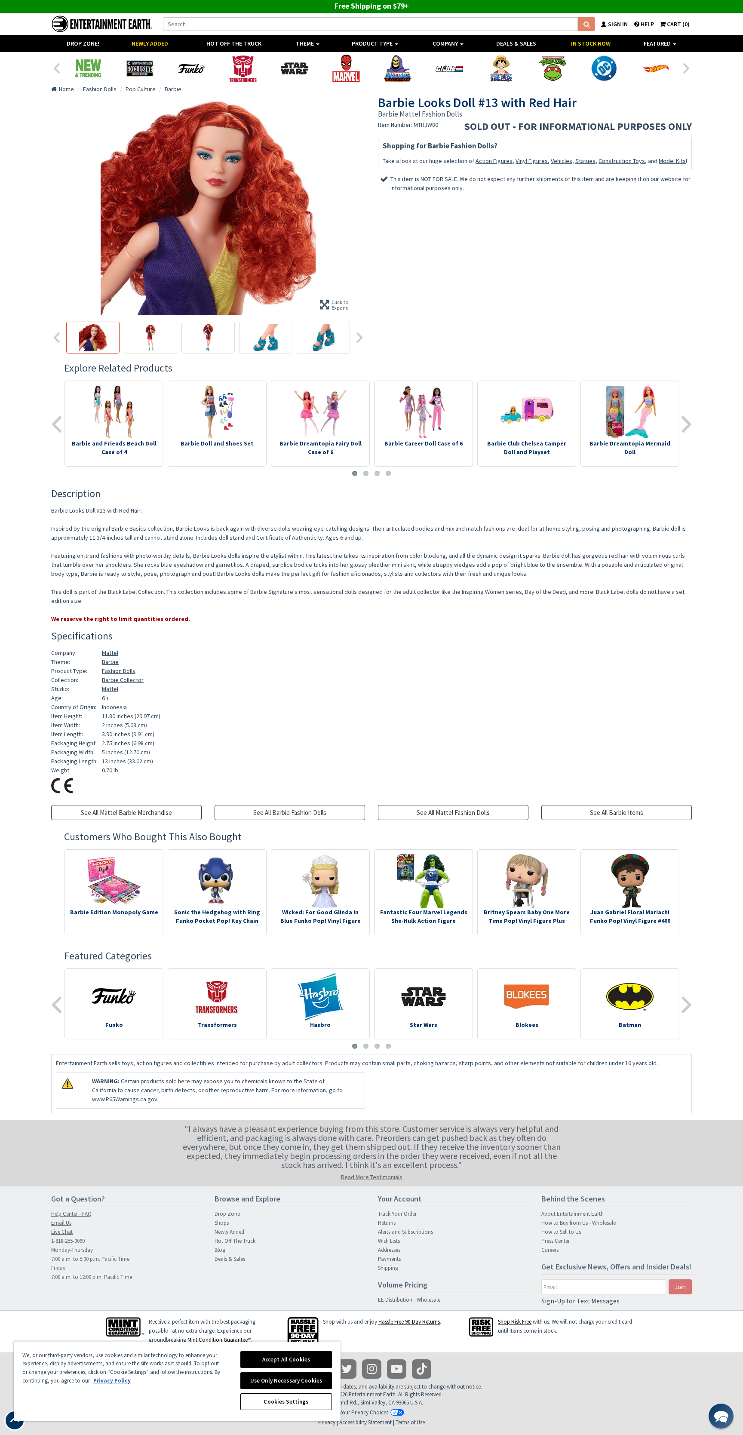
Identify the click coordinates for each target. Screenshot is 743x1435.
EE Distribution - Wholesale (409, 1299)
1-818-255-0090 (68, 1240)
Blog (220, 1250)
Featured (658, 43)
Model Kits (672, 161)
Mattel (110, 653)
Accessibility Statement (365, 1422)
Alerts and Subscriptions (405, 1231)
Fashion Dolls (118, 671)
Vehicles (561, 161)
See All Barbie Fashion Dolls (289, 812)
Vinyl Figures (532, 161)
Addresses (389, 1250)
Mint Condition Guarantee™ (219, 1339)
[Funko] (191, 68)
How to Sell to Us (561, 1231)
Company (446, 43)
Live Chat (62, 1231)
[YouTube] (396, 1369)
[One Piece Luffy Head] (501, 68)
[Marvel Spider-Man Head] (346, 68)
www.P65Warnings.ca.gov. (125, 1099)
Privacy (326, 1422)
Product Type (373, 43)
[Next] (687, 67)
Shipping (388, 1268)
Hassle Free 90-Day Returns (409, 1321)
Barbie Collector (123, 680)
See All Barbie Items (616, 812)
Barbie (110, 662)
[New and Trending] (88, 68)
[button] (721, 1416)
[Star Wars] (294, 68)
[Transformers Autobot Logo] (243, 68)
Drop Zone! (83, 43)
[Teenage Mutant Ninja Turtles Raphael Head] (552, 68)
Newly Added (150, 43)
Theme (305, 43)
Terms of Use (410, 1422)
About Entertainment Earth (572, 1213)
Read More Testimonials (371, 1177)
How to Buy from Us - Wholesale (578, 1222)
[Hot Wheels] (655, 68)
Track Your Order (397, 1213)
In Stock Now (591, 43)
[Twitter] (346, 1369)
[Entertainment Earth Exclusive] (139, 68)
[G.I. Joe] (449, 68)
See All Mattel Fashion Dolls (453, 812)
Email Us (61, 1222)
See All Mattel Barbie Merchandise (126, 812)
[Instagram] (371, 1369)
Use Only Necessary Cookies (286, 1380)
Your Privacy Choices (363, 1412)
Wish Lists (389, 1240)
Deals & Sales (516, 43)
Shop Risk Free (514, 1321)
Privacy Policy (112, 1380)
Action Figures (494, 161)
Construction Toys (622, 161)
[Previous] (56, 67)
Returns (387, 1222)
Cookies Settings (286, 1401)
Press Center (555, 1240)
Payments (389, 1259)
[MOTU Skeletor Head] (397, 68)
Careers (550, 1250)
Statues (585, 161)
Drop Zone (227, 1213)
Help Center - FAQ (71, 1213)
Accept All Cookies (286, 1359)
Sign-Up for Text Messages (580, 1301)
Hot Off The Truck (233, 43)
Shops (222, 1222)
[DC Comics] (604, 68)
